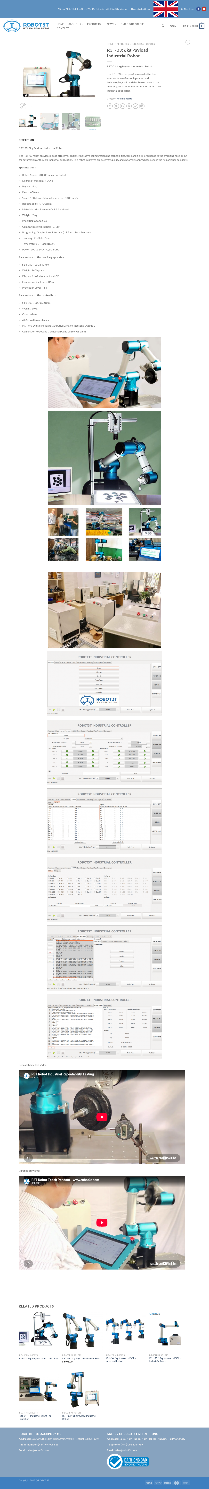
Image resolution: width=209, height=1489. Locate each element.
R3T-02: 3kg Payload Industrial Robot (38, 1358)
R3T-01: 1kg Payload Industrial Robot (81, 1358)
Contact (63, 28)
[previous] (24, 75)
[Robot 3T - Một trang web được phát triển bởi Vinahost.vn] (26, 26)
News (110, 24)
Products (94, 24)
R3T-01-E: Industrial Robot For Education (35, 1417)
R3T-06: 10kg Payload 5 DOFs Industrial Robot (165, 1360)
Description (26, 140)
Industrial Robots (143, 44)
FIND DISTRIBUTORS (132, 24)
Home (60, 24)
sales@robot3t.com (141, 9)
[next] (96, 75)
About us (74, 24)
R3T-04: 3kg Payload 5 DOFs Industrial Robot (121, 1360)
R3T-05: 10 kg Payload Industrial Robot (79, 1417)
